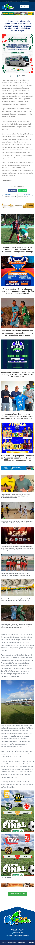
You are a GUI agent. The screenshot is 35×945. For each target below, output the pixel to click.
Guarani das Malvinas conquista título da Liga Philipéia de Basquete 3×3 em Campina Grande (15, 574)
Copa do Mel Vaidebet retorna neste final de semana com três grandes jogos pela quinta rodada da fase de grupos (18, 333)
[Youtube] (24, 6)
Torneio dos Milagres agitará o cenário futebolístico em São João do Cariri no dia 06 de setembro (17, 522)
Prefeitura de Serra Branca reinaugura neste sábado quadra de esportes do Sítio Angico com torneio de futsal (17, 291)
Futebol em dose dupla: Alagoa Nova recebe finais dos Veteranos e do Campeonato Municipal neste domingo (17, 249)
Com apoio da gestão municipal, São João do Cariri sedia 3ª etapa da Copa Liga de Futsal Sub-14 (16, 599)
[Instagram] (27, 6)
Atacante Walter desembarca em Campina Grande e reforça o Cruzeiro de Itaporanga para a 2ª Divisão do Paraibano (17, 416)
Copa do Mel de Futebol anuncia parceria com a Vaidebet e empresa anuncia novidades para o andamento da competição (15, 496)
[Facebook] (21, 6)
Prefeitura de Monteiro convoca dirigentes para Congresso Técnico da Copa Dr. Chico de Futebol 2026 (17, 374)
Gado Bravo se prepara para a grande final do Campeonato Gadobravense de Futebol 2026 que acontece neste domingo (17, 458)
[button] (32, 6)
